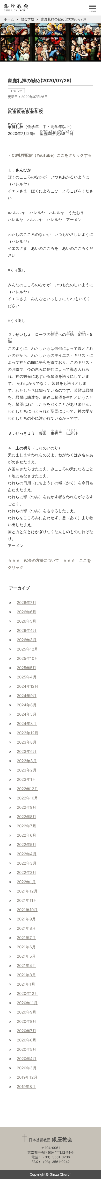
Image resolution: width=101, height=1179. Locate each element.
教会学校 (27, 19)
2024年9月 (27, 695)
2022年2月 (26, 872)
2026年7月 (26, 602)
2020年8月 (26, 1021)
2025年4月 (27, 677)
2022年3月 (27, 863)
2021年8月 (26, 928)
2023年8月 (27, 742)
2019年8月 (26, 1086)
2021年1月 (26, 984)
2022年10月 (27, 798)
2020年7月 (26, 1030)
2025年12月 (27, 649)
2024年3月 (27, 723)
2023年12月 (27, 732)
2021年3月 (26, 974)
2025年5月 (26, 667)
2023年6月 (27, 751)
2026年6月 (26, 611)
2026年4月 (27, 630)
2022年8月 (26, 816)
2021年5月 (26, 956)
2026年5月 (26, 621)
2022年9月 (26, 807)
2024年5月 (27, 714)
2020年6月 (26, 1040)
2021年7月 (26, 937)
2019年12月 (27, 1077)
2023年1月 (26, 779)
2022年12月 (27, 788)
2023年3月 (27, 760)
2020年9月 (26, 1012)
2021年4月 (26, 965)
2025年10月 (27, 658)
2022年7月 (26, 825)
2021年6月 (26, 946)
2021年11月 (27, 900)
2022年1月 (26, 881)
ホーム (9, 19)
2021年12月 (27, 891)
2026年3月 (27, 639)
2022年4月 (27, 853)
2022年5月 (26, 844)
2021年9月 (26, 919)
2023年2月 (27, 770)
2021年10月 (27, 909)
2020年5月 (26, 1049)
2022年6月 (26, 835)
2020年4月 (27, 1058)
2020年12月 (27, 993)
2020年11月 (27, 1002)
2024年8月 (27, 704)
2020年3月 (27, 1067)
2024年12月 (27, 686)
